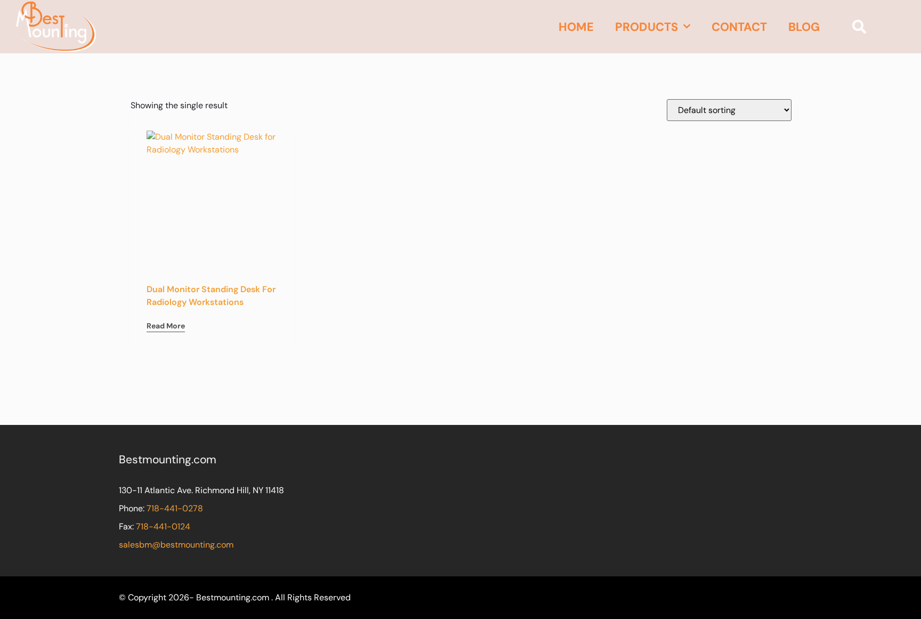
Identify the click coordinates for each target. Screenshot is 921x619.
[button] (859, 26)
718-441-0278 (175, 508)
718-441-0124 (163, 526)
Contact (739, 27)
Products (646, 27)
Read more (166, 326)
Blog (804, 27)
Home (576, 27)
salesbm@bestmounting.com (176, 544)
